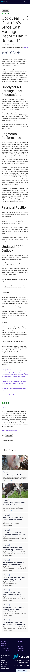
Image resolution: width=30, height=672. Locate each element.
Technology (5, 10)
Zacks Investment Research (10, 395)
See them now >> (7, 369)
